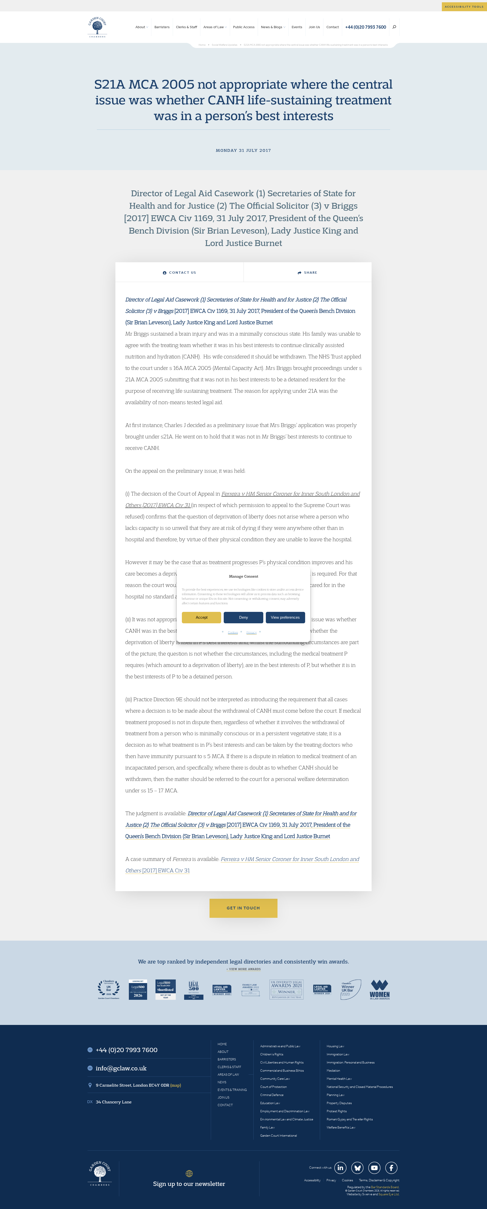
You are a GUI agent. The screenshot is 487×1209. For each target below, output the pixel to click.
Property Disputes (339, 1103)
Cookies (233, 632)
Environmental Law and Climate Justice (286, 1119)
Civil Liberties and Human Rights (282, 1062)
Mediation (333, 1070)
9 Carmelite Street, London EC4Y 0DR (138, 1085)
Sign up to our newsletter (189, 1183)
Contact (332, 27)
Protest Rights (337, 1111)
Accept (201, 617)
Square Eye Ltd (388, 1194)
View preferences (285, 617)
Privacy (252, 632)
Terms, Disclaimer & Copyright (379, 1180)
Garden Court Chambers (97, 27)
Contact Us (182, 272)
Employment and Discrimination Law (284, 1111)
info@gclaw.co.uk (121, 1068)
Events (297, 27)
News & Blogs (271, 27)
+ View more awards (244, 969)
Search (394, 27)
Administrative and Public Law (280, 1046)
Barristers (162, 27)
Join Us (314, 27)
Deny (243, 617)
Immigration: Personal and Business (351, 1062)
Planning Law (335, 1095)
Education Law (270, 1103)
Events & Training (232, 1090)
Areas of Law (213, 27)
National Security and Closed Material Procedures (360, 1087)
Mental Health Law (339, 1079)
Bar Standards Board (385, 1187)
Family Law (267, 1127)
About (140, 27)
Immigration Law (338, 1054)
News (222, 1082)
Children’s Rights (271, 1054)
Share (310, 272)
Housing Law (335, 1046)
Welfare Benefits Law (341, 1127)
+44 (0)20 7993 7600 (365, 27)
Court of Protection (273, 1087)
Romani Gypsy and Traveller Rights (350, 1119)
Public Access (244, 27)
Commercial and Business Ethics (282, 1070)
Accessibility (312, 1180)
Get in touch (243, 908)
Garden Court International (278, 1135)
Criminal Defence (272, 1095)
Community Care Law (275, 1079)
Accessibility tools (464, 6)
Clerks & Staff (186, 27)
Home (222, 1044)
